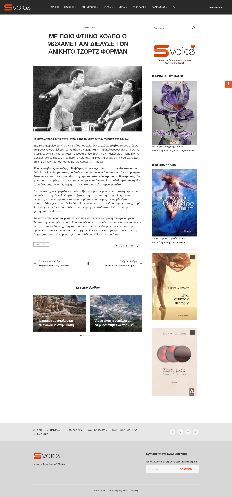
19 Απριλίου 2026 (101, 316)
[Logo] (17, 7)
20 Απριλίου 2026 (45, 316)
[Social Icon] (116, 246)
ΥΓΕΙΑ (122, 7)
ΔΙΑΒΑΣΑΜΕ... (41, 244)
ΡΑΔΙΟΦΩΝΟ (158, 7)
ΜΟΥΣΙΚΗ (69, 7)
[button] (228, 84)
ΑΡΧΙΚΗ (55, 7)
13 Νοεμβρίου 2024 (88, 27)
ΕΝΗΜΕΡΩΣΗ (89, 7)
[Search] (174, 7)
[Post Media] (59, 313)
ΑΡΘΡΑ (107, 7)
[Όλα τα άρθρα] (87, 263)
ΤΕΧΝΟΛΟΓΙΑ (139, 7)
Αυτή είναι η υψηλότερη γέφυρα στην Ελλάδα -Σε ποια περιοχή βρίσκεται (114, 325)
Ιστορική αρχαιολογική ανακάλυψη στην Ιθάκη (56, 323)
